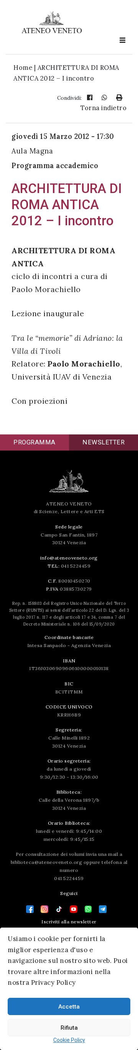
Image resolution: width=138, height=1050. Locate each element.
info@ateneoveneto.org (69, 558)
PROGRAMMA (34, 442)
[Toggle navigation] (122, 40)
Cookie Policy (69, 1040)
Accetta (69, 1006)
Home (22, 67)
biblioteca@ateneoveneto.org (46, 862)
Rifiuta (69, 1027)
